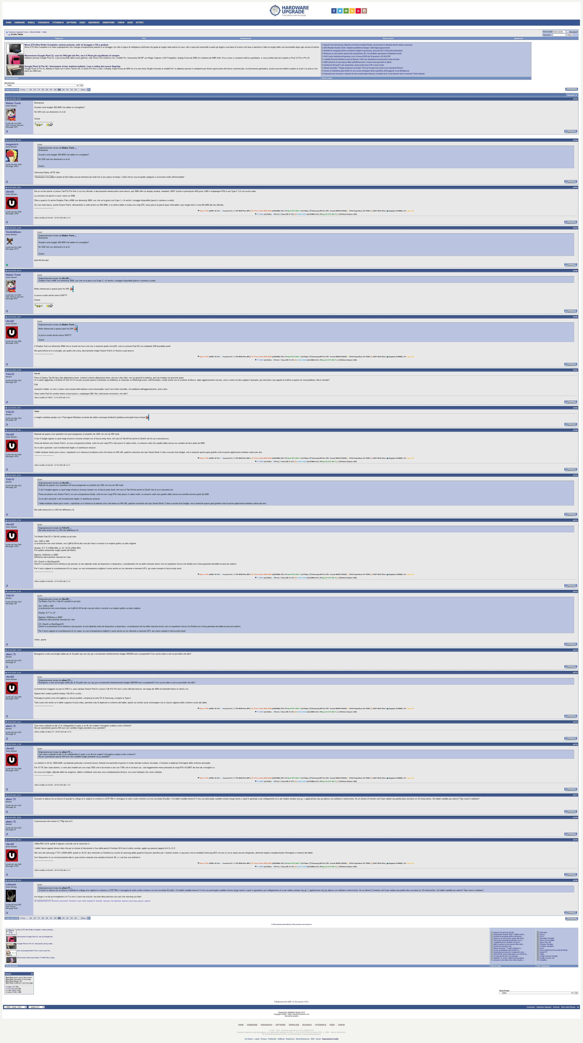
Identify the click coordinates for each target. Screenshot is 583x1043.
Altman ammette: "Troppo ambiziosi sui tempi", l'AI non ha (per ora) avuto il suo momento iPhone (363, 68)
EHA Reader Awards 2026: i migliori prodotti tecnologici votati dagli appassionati (357, 48)
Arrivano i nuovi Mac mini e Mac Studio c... (509, 960)
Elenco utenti (388, 38)
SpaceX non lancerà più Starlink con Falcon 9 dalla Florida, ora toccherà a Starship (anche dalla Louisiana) (368, 45)
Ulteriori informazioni (338, 1032)
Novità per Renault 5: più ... (503, 946)
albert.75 (11, 654)
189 (30, 90)
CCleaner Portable (546, 944)
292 (71, 90)
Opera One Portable (546, 940)
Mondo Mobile (35, 32)
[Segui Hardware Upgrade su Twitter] (340, 11)
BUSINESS (307, 1024)
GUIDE (130, 22)
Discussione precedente (282, 924)
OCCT (541, 936)
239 (34, 90)
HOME (9, 22)
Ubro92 (10, 191)
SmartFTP (543, 952)
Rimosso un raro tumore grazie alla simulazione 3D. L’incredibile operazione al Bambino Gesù (363, 53)
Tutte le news (327, 78)
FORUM (121, 22)
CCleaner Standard (546, 946)
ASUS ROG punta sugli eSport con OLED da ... (510, 954)
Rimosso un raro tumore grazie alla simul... (509, 938)
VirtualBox (543, 960)
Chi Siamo (249, 1039)
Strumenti (571, 95)
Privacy (264, 1039)
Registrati (59, 38)
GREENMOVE (94, 22)
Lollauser (11, 884)
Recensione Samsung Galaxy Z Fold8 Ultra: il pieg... (36, 957)
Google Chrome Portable (548, 956)
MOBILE (31, 22)
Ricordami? (573, 32)
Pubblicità (272, 1039)
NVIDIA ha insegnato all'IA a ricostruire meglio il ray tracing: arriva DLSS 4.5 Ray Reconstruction (363, 51)
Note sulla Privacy (568, 1007)
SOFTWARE (72, 22)
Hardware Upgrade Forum (18, 32)
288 (55, 90)
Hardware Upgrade (544, 1007)
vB (13, 987)
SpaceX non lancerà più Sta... (504, 932)
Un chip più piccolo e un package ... (506, 956)
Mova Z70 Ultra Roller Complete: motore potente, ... (36, 930)
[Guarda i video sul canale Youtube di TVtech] (358, 11)
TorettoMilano (13, 232)
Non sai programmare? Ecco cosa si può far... (34, 951)
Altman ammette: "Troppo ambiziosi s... (507, 948)
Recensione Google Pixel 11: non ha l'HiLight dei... (35, 937)
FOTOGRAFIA (58, 22)
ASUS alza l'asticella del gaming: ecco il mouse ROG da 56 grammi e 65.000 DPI (357, 56)
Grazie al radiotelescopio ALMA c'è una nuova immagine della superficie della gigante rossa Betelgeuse (366, 71)
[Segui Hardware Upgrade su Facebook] (334, 11)
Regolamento (245, 38)
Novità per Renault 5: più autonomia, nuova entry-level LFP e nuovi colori (354, 65)
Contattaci (531, 1007)
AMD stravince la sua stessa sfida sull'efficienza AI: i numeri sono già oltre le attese (358, 62)
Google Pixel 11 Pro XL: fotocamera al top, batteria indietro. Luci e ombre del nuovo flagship (72, 66)
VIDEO (332, 1024)
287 (51, 90)
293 (75, 90)
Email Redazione (302, 1039)
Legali (256, 1039)
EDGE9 (82, 22)
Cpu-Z (541, 948)
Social (318, 1039)
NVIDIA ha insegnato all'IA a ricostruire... (508, 936)
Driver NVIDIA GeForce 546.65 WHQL (553, 950)
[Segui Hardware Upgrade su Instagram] (364, 11)
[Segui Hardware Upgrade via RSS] (352, 11)
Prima (23, 90)
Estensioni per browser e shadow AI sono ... (509, 952)
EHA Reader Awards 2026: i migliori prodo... (509, 934)
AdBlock (281, 1039)
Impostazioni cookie (330, 1039)
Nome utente (547, 32)
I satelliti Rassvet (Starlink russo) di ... (507, 942)
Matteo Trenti (13, 103)
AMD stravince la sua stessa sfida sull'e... (508, 944)
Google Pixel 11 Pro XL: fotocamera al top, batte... (35, 944)
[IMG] (14, 990)
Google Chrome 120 (546, 958)
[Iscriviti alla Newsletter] (346, 11)
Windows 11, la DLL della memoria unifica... (509, 958)
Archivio (556, 1007)
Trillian (541, 954)
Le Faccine (10, 988)
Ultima (84, 90)
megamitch (12, 144)
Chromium (543, 932)
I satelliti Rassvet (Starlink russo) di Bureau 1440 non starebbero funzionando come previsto (361, 59)
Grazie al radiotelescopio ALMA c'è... (506, 950)
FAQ (144, 38)
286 (47, 90)
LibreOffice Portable (546, 938)
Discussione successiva (301, 924)
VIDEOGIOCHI (43, 22)
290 (63, 90)
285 (42, 90)
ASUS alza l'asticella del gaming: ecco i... (508, 940)
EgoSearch (518, 38)
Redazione (290, 1039)
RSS (312, 1039)
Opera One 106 (545, 942)
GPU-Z (542, 934)
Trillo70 (10, 374)
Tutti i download (542, 966)
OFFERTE (140, 22)
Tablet (44, 32)
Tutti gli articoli (12, 78)
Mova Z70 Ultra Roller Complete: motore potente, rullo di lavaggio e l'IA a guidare (66, 45)
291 (67, 90)
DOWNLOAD (294, 1024)
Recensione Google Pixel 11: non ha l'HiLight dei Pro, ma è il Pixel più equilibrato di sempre (72, 55)
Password (546, 35)
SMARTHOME (109, 22)
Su (578, 1007)
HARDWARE (20, 22)
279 (38, 90)
